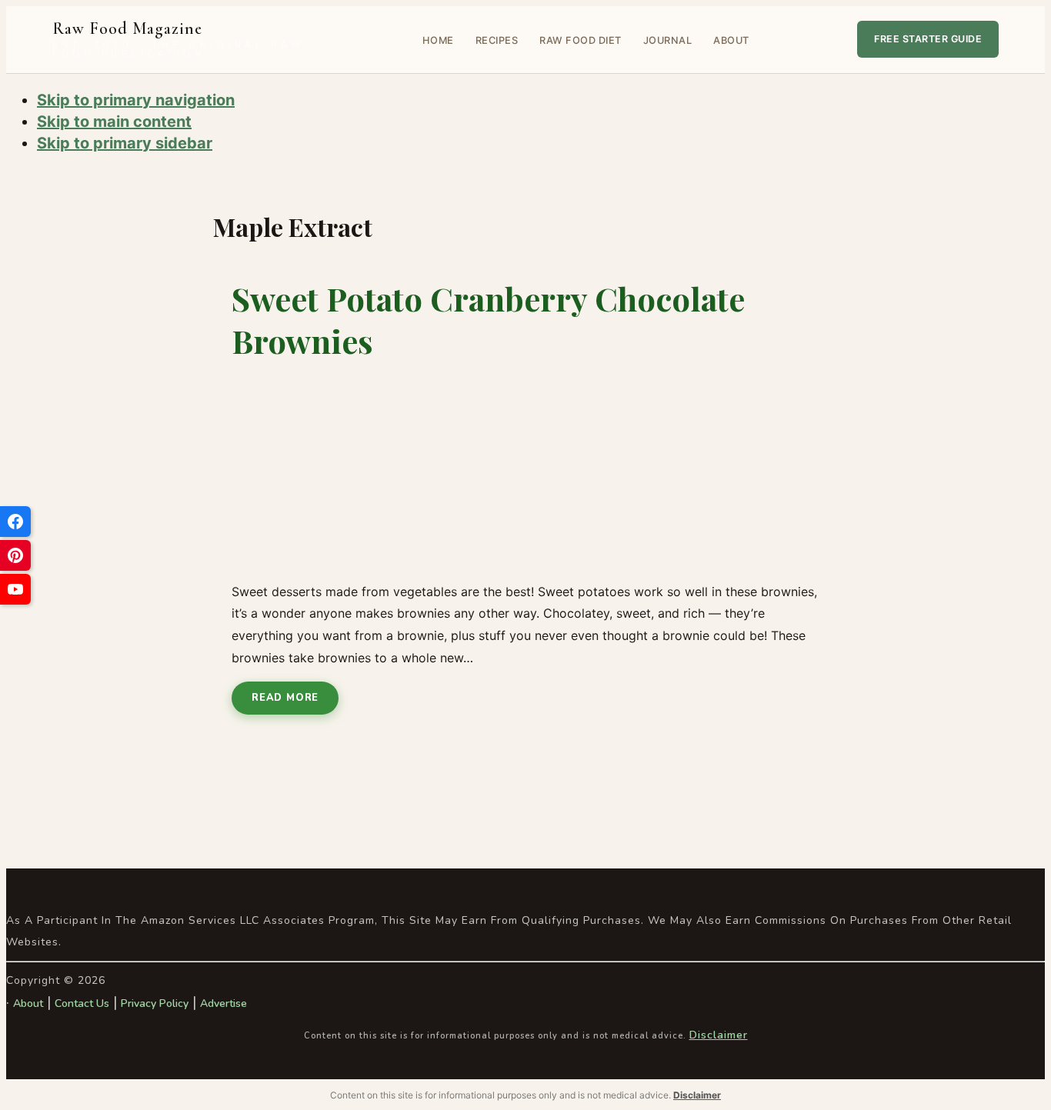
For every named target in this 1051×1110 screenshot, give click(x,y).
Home (438, 40)
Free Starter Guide (928, 39)
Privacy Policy (155, 1003)
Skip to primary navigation (136, 100)
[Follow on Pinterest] (15, 555)
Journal (667, 40)
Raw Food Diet (580, 40)
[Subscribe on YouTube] (15, 589)
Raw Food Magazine (178, 39)
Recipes (497, 40)
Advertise (223, 1003)
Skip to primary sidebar (124, 143)
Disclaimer (718, 1035)
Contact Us (82, 1003)
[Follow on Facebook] (15, 521)
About (731, 40)
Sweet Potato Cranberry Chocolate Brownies (488, 319)
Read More (285, 698)
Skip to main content (114, 121)
